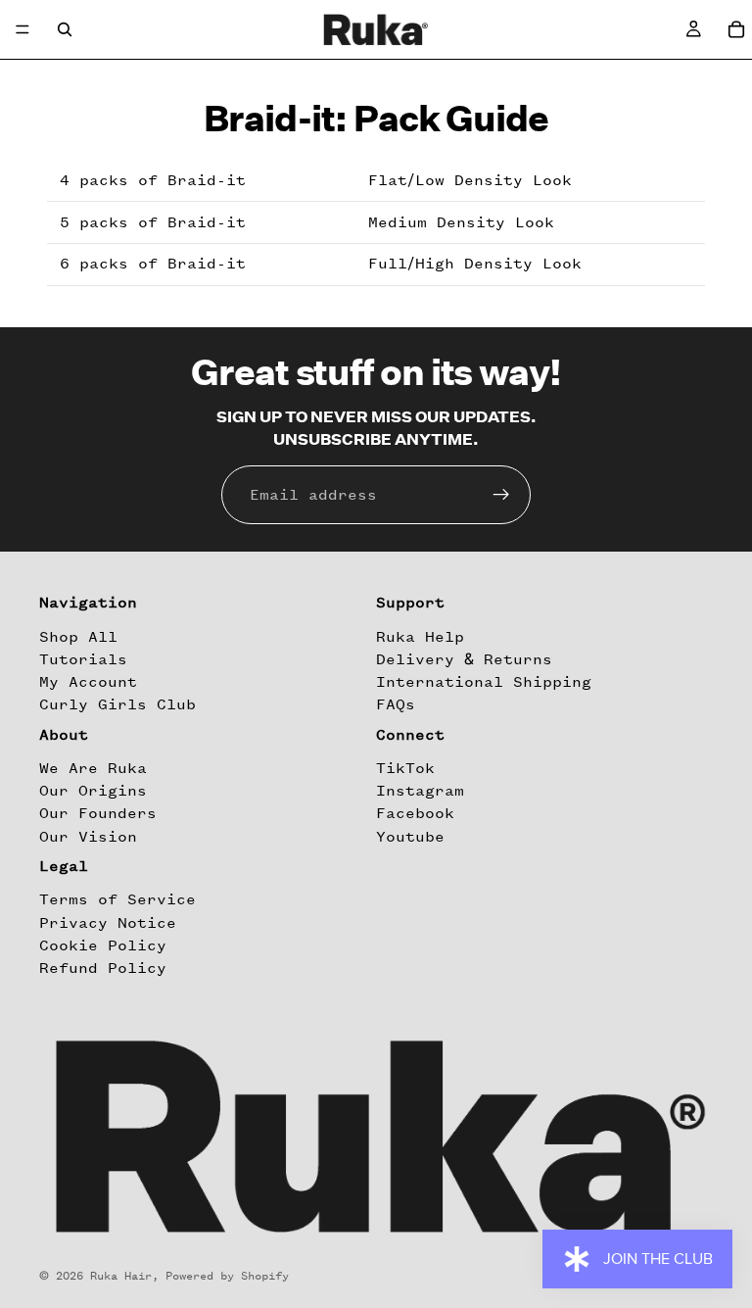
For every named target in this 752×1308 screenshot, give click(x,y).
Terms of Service (117, 900)
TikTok (405, 768)
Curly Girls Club (117, 705)
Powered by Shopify (227, 1276)
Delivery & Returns (464, 659)
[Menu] (22, 29)
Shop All (78, 637)
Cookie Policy (102, 945)
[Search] (64, 29)
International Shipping (483, 682)
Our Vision (88, 837)
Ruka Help (420, 637)
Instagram (420, 790)
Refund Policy (102, 968)
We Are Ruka (93, 768)
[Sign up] (501, 494)
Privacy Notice (107, 923)
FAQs (395, 705)
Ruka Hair (121, 1276)
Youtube (410, 837)
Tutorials (83, 659)
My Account (88, 682)
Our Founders (98, 814)
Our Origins (93, 790)
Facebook (415, 814)
